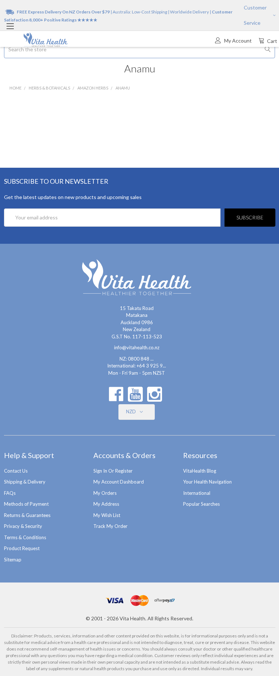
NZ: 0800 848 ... (137, 359)
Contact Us (16, 471)
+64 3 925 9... (151, 366)
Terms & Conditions (25, 537)
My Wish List (106, 515)
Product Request (22, 548)
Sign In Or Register (113, 471)
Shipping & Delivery (24, 482)
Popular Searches (201, 504)
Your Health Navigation (207, 482)
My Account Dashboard (118, 482)
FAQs (10, 493)
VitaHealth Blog (199, 471)
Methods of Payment (26, 504)
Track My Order (110, 526)
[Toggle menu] (10, 26)
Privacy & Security (23, 526)
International (196, 493)
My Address (106, 504)
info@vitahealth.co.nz (136, 347)
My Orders (105, 493)
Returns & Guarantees (27, 515)
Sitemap (12, 559)
